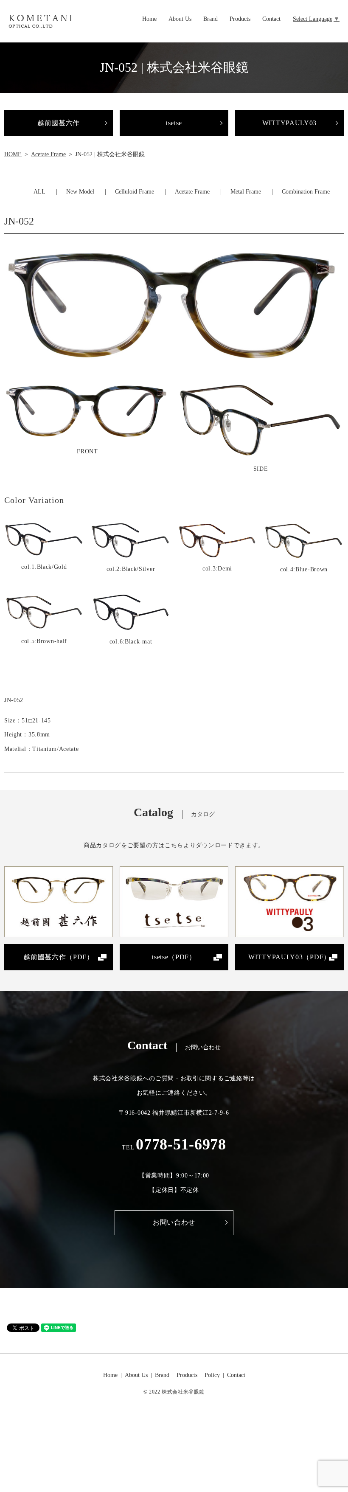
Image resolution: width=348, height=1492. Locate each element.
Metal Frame (245, 191)
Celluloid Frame (134, 191)
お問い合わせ (174, 1222)
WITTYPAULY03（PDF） (289, 957)
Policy (212, 1375)
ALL (39, 191)
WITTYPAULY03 (289, 122)
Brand (210, 19)
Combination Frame (306, 191)
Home (149, 19)
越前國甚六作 (58, 122)
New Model (80, 191)
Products (240, 19)
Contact (271, 19)
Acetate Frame (48, 154)
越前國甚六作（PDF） (58, 957)
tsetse (174, 122)
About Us (179, 19)
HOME (13, 154)
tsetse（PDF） (174, 957)
